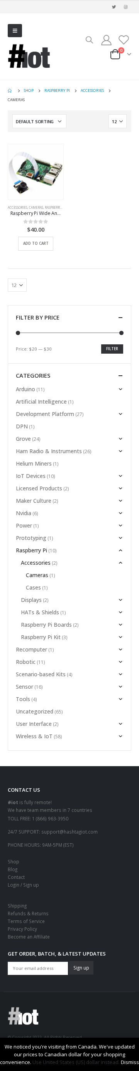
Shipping (17, 906)
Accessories (17, 207)
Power (24, 525)
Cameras (36, 207)
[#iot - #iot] (29, 56)
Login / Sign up (23, 885)
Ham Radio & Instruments (49, 451)
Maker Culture (33, 500)
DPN (22, 426)
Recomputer (31, 649)
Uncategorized (34, 711)
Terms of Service (26, 921)
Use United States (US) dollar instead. (76, 1062)
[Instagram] (126, 7)
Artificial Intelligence (41, 401)
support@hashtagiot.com (69, 832)
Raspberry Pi (55, 207)
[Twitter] (114, 7)
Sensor (24, 686)
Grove (23, 438)
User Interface (34, 723)
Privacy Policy (22, 929)
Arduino (25, 389)
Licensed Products (39, 488)
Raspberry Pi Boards (46, 624)
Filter (112, 348)
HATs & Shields (40, 612)
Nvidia (23, 513)
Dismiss (130, 1062)
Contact (16, 877)
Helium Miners (34, 463)
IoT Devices (31, 476)
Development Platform (45, 414)
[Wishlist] (123, 39)
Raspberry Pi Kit (41, 637)
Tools (23, 699)
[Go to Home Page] (10, 90)
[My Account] (106, 39)
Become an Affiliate (29, 936)
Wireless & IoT (34, 736)
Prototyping (31, 538)
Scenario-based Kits (41, 674)
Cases (33, 587)
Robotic (26, 661)
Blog (12, 869)
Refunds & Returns (28, 913)
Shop (13, 861)
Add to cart (36, 243)
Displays (31, 599)
